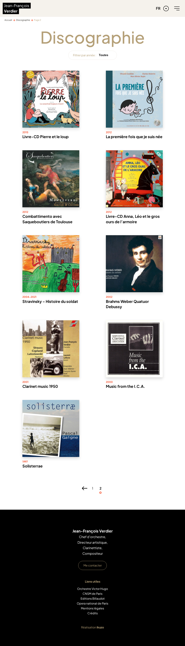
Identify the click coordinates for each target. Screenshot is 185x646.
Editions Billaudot (93, 598)
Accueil (8, 20)
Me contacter (92, 565)
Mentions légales (92, 608)
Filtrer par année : (84, 55)
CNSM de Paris (92, 593)
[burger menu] (177, 8)
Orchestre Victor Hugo (92, 589)
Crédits (92, 613)
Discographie (23, 20)
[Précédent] (84, 488)
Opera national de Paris (92, 603)
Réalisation (92, 627)
